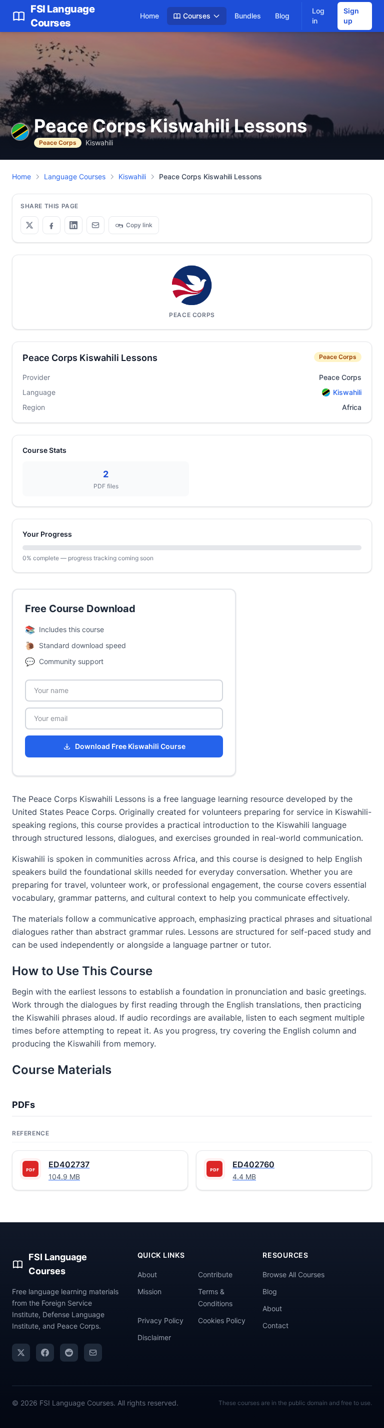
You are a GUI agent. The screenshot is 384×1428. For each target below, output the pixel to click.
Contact (275, 1325)
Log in (318, 15)
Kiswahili (132, 176)
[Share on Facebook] (51, 225)
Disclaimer (154, 1337)
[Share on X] (29, 225)
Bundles (247, 15)
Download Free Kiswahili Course (130, 746)
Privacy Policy (161, 1320)
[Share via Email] (95, 225)
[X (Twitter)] (21, 1353)
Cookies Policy (222, 1320)
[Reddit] (69, 1353)
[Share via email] (93, 1353)
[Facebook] (45, 1353)
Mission (150, 1291)
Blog (282, 15)
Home (149, 15)
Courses (196, 15)
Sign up (351, 15)
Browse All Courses (293, 1274)
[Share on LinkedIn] (73, 225)
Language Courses (75, 176)
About (147, 1274)
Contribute (215, 1274)
